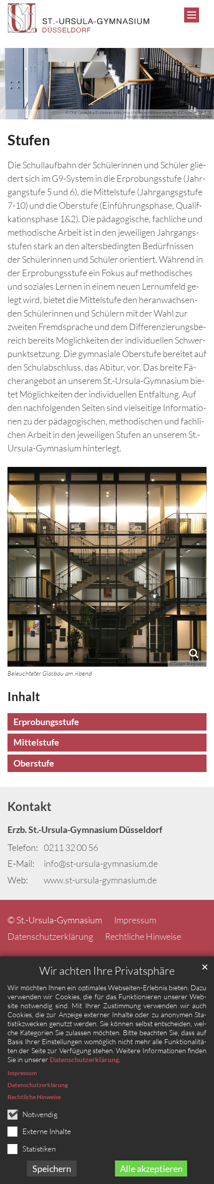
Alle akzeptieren (151, 1168)
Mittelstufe (36, 742)
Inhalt (23, 696)
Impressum (22, 1073)
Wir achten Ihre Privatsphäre (107, 970)
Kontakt (29, 806)
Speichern (51, 1168)
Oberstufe (33, 763)
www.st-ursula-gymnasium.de (100, 879)
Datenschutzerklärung (84, 1059)
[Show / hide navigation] (191, 14)
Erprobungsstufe (46, 721)
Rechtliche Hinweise (34, 1097)
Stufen (28, 139)
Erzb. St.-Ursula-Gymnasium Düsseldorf (84, 829)
